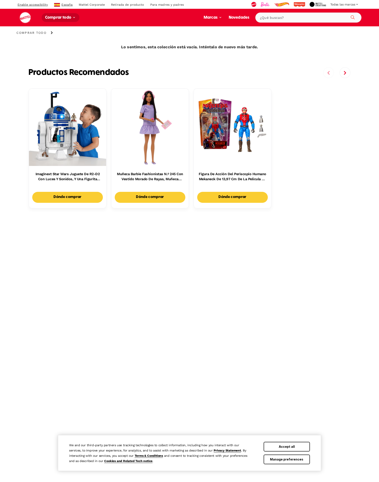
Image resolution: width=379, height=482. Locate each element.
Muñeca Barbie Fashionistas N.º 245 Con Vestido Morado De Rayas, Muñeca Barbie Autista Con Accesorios (150, 177)
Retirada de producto (127, 4)
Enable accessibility (33, 4)
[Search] (352, 17)
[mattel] (254, 4)
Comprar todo (58, 18)
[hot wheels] (282, 4)
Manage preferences (286, 459)
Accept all (287, 446)
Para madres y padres (167, 4)
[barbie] (265, 4)
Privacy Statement (227, 450)
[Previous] (328, 72)
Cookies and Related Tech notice (128, 461)
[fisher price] (300, 4)
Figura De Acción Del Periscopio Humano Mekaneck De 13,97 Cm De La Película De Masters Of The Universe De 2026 (232, 177)
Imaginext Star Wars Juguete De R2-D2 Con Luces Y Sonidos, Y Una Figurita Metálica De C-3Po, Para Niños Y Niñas (68, 177)
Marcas (211, 18)
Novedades (239, 18)
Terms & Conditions (149, 455)
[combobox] (308, 18)
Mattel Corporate (92, 4)
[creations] (318, 4)
